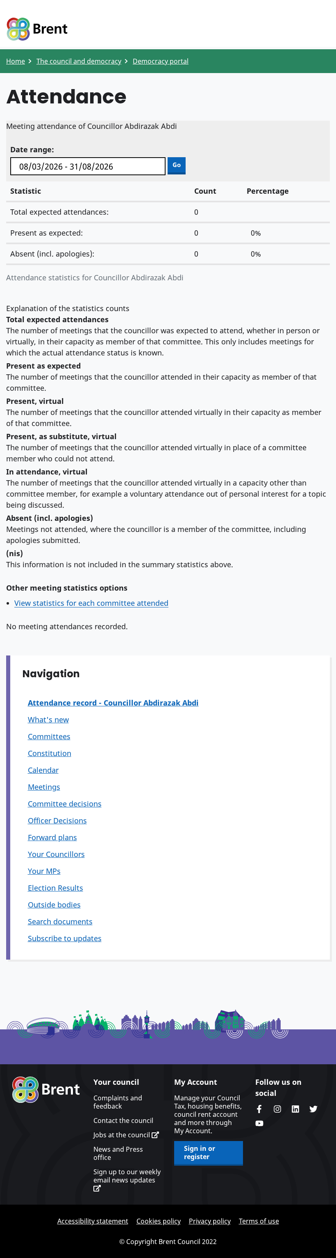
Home (15, 61)
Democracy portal (160, 61)
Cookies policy (158, 1221)
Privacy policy (210, 1221)
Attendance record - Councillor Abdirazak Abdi (113, 703)
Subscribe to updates (65, 938)
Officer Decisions (57, 820)
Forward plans (52, 837)
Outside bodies (54, 905)
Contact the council (123, 1120)
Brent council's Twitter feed (313, 1109)
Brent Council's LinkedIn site (295, 1109)
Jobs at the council (122, 1135)
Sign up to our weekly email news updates (127, 1176)
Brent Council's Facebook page (259, 1109)
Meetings (44, 787)
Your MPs (44, 871)
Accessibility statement (92, 1221)
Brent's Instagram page (277, 1109)
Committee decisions (65, 804)
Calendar (43, 770)
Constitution (49, 753)
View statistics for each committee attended (91, 603)
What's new (48, 719)
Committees (49, 736)
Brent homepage (46, 1090)
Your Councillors (56, 854)
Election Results (55, 888)
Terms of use (259, 1221)
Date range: (32, 149)
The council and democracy (78, 61)
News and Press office (118, 1153)
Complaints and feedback (117, 1102)
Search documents (60, 921)
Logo (37, 29)
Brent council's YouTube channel (259, 1123)
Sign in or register (199, 1152)
